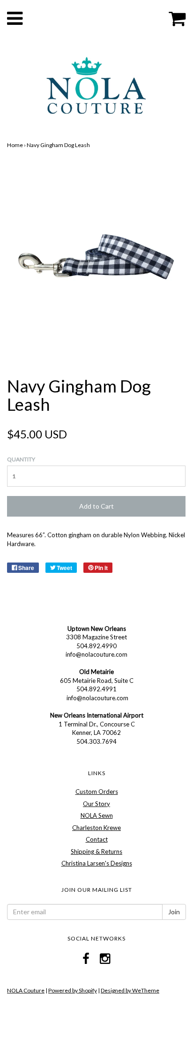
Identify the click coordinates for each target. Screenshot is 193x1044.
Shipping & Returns (96, 851)
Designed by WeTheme (130, 990)
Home (15, 144)
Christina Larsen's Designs (96, 863)
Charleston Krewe (96, 827)
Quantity (21, 459)
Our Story (96, 803)
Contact (97, 839)
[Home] (96, 84)
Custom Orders (96, 791)
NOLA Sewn (97, 815)
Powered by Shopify (72, 990)
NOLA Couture (26, 990)
